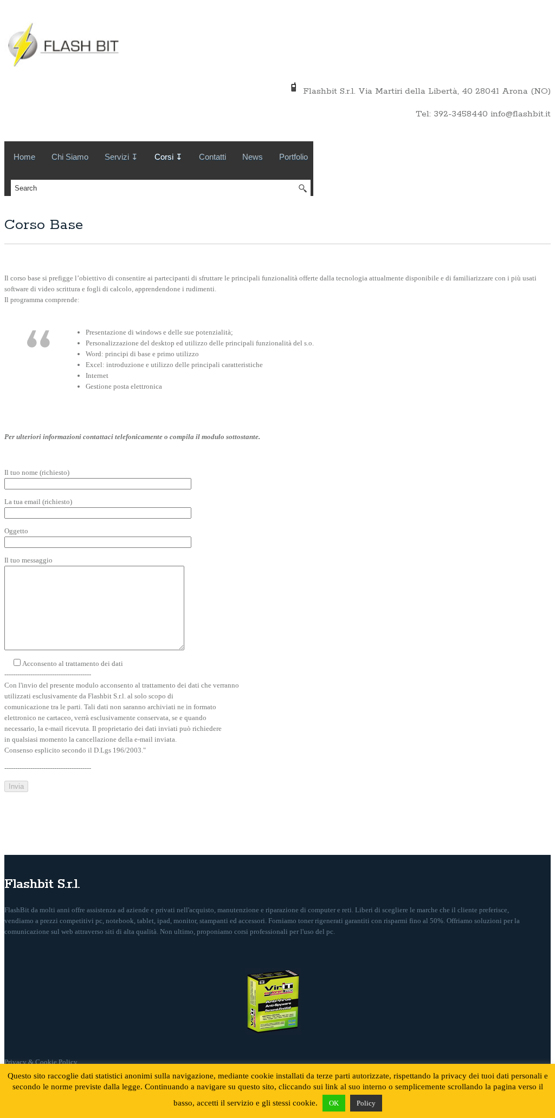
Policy (366, 1103)
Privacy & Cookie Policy (41, 1062)
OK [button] (334, 1103)
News (252, 156)
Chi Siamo (69, 156)
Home (24, 156)
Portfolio (293, 156)
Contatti (212, 156)
